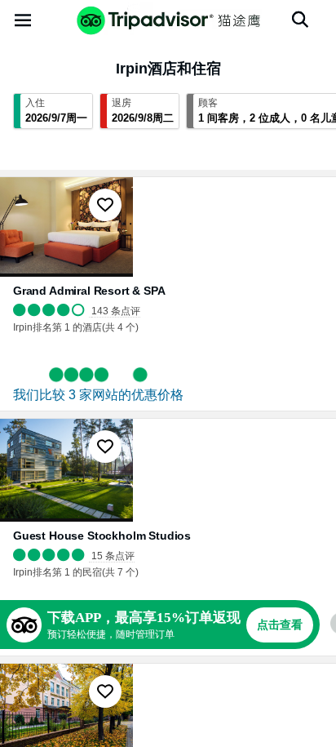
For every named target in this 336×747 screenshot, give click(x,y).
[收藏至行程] (105, 205)
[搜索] (300, 19)
